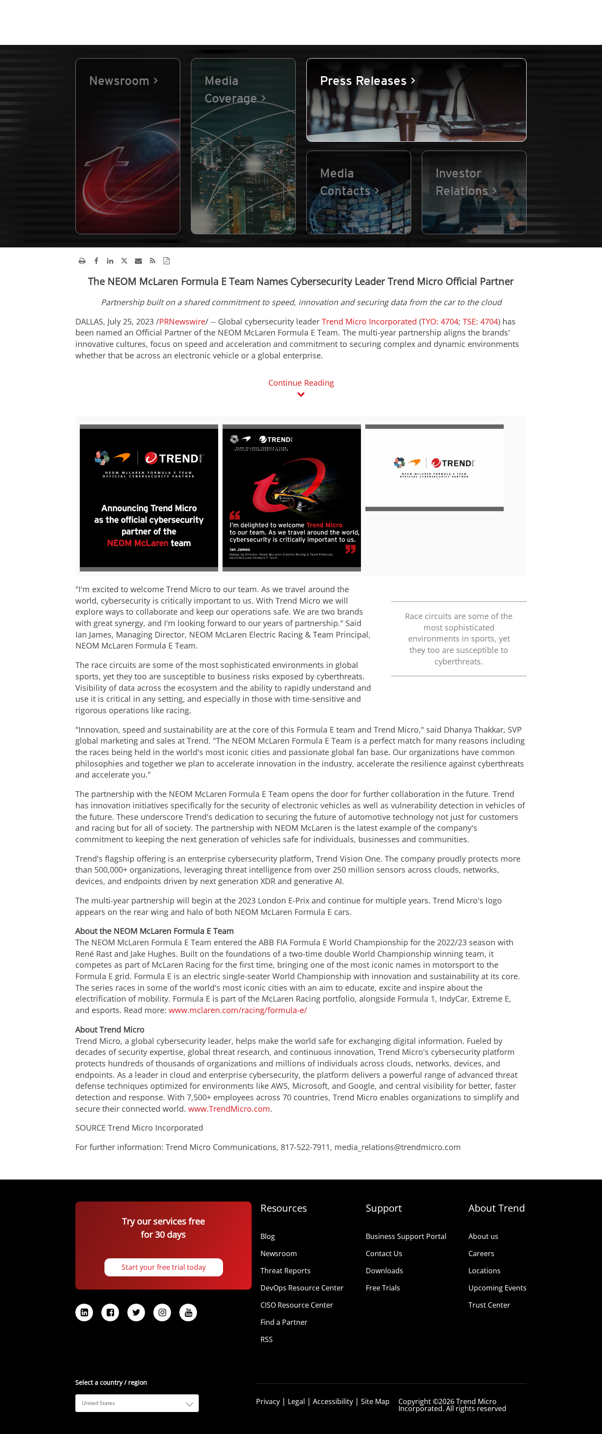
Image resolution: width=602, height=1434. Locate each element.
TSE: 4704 (479, 321)
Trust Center (489, 1305)
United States (98, 1403)
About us (483, 1236)
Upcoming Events (497, 1288)
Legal (296, 1401)
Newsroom (278, 1253)
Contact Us (384, 1253)
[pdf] (166, 260)
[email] (138, 260)
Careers (481, 1253)
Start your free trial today (164, 1267)
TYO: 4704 (439, 321)
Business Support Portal (406, 1236)
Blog (267, 1236)
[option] (127, 146)
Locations (484, 1271)
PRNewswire (182, 321)
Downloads (384, 1271)
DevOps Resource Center (302, 1288)
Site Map (375, 1401)
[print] (82, 260)
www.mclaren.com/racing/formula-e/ (238, 1010)
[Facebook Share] (96, 260)
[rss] (152, 260)
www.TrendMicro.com (229, 1108)
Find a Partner (284, 1322)
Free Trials (383, 1288)
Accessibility (333, 1401)
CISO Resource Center (296, 1305)
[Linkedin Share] (110, 260)
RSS (266, 1339)
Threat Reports (285, 1271)
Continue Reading (301, 382)
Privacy (268, 1401)
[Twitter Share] (124, 260)
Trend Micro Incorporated (369, 321)
